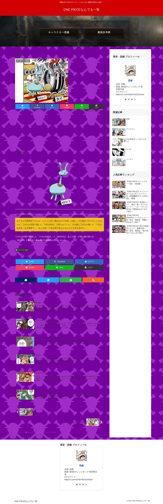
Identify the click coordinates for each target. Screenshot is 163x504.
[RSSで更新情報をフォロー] (93, 279)
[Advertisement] (59, 128)
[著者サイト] (26, 279)
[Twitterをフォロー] (48, 279)
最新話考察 (104, 32)
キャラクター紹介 (23, 250)
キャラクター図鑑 (58, 32)
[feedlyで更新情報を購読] (71, 279)
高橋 (130, 80)
